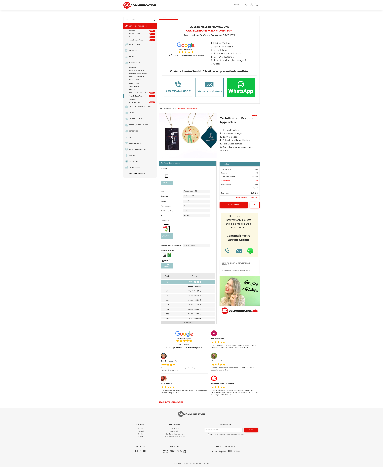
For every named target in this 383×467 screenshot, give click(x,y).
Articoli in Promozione (138, 26)
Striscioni (141, 31)
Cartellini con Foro (141, 96)
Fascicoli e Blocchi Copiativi (141, 92)
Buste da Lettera (134, 83)
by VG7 (206, 463)
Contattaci (236, 4)
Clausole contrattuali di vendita (174, 437)
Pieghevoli (132, 67)
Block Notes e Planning (137, 70)
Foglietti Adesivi (141, 102)
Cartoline (132, 89)
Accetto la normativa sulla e (227, 434)
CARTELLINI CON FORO (168, 18)
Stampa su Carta (169, 108)
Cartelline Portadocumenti (138, 74)
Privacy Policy (174, 428)
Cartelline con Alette (141, 40)
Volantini (133, 51)
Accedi (140, 428)
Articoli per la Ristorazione (140, 107)
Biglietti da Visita (141, 34)
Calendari (132, 99)
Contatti (140, 437)
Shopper (132, 155)
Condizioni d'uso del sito (174, 434)
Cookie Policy (174, 431)
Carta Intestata (134, 86)
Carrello (140, 434)
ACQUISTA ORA (234, 205)
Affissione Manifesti (137, 173)
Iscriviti (251, 430)
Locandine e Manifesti (136, 77)
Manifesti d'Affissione (136, 80)
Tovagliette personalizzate (141, 37)
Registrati (140, 431)
